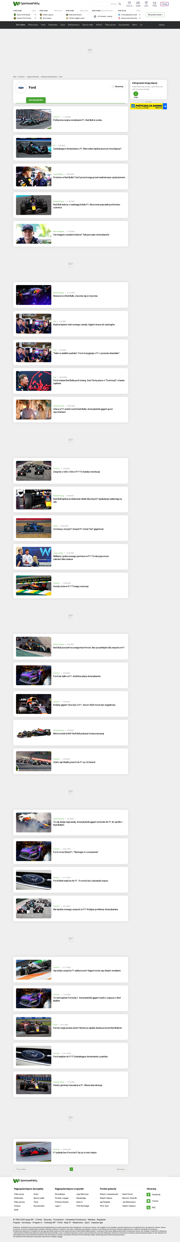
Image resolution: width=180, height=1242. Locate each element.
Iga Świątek (105, 1202)
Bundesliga (81, 1198)
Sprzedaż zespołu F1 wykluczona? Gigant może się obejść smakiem (87, 970)
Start (14, 77)
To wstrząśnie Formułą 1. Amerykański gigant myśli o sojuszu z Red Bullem (87, 999)
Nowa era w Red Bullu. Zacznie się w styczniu (75, 296)
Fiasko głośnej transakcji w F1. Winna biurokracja (77, 1085)
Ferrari (55, 1025)
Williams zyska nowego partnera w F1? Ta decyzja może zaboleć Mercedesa (81, 557)
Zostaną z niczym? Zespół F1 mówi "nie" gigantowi (78, 529)
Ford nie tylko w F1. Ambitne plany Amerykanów (77, 676)
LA (141, 25)
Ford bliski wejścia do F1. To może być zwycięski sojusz (80, 880)
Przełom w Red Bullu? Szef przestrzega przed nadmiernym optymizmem (89, 177)
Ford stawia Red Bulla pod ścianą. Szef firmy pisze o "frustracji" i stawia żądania (88, 382)
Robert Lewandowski (109, 1194)
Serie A (79, 1202)
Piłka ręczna (110, 25)
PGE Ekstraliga (82, 1206)
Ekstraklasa (60, 1194)
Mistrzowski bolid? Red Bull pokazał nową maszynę (78, 733)
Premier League (62, 1198)
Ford (55, 321)
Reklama (91, 1219)
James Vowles (58, 553)
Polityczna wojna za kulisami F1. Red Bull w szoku (77, 120)
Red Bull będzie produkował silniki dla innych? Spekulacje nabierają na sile (87, 500)
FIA (54, 145)
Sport (87, 1222)
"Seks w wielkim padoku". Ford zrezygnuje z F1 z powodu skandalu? (86, 353)
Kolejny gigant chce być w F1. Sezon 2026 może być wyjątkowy (84, 705)
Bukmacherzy (73, 25)
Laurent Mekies (58, 174)
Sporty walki (87, 25)
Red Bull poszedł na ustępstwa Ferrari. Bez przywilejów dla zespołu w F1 (89, 647)
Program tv (37, 1222)
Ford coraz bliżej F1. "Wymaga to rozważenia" (75, 852)
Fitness (17, 1206)
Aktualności (36, 100)
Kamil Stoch (127, 1194)
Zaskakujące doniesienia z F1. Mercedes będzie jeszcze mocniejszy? (87, 148)
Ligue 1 (58, 1206)
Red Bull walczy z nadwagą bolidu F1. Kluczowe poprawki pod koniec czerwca (86, 206)
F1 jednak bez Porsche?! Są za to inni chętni (74, 1152)
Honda (55, 526)
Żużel (62, 25)
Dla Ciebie (20, 25)
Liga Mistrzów (82, 1194)
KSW (16, 1210)
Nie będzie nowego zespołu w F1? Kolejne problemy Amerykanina (85, 909)
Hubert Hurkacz (129, 1206)
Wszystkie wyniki (154, 15)
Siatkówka (52, 25)
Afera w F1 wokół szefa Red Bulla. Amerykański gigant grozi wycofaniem (83, 410)
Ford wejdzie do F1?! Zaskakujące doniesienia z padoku (80, 1056)
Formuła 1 (21, 77)
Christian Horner (59, 406)
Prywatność (58, 1219)
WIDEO (99, 25)
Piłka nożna (33, 25)
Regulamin (101, 1219)
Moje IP (67, 1222)
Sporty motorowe (33, 77)
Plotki (59, 1222)
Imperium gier (97, 1222)
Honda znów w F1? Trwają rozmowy (71, 586)
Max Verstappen (58, 231)
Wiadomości (78, 1222)
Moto (134, 25)
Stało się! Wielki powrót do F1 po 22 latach (74, 762)
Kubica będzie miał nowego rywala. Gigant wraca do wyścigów (84, 324)
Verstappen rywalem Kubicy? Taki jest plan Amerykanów (81, 234)
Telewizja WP (50, 1222)
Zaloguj (164, 4)
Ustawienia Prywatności (76, 1219)
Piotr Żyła (104, 1206)
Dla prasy (48, 1219)
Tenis (43, 25)
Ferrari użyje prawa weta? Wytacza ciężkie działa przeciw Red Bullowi (87, 1028)
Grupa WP (29, 1219)
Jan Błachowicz (129, 1202)
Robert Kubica (106, 1198)
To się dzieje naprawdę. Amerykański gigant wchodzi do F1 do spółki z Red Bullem (87, 823)
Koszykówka (124, 25)
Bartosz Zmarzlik (129, 1198)
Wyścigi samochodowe (49, 77)
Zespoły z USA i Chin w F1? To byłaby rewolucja (76, 471)
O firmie (38, 1219)
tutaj (60, 1236)
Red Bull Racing (58, 201)
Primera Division (62, 1202)
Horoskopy (26, 1222)
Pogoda (16, 1222)
